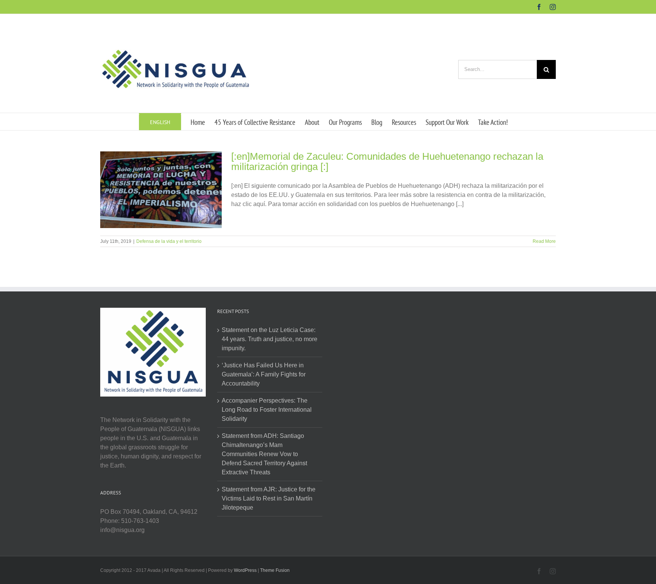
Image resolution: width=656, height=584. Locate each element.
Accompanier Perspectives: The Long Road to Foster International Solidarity (267, 409)
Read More (544, 241)
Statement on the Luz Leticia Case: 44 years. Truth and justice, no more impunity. (269, 339)
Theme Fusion (275, 570)
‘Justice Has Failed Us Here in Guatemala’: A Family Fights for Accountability (264, 374)
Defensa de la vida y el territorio (169, 241)
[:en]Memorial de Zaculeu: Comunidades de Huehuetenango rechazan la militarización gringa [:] (387, 161)
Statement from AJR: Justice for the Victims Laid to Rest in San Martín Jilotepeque (268, 498)
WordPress (245, 570)
